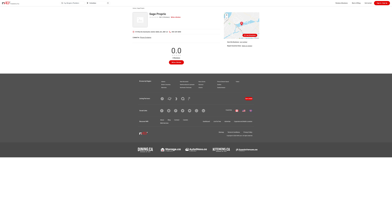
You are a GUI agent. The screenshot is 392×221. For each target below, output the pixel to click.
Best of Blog (356, 3)
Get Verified (243, 42)
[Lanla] (184, 98)
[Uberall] (171, 99)
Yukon (237, 81)
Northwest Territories (185, 87)
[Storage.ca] (170, 149)
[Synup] (178, 99)
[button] (241, 24)
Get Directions (251, 35)
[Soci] (189, 99)
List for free (217, 121)
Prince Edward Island (223, 81)
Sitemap (221, 132)
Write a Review (175, 17)
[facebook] (162, 110)
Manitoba (164, 87)
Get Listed (368, 3)
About (162, 120)
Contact (176, 120)
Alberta (163, 81)
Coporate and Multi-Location (243, 121)
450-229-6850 (176, 32)
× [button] (107, 3)
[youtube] (190, 110)
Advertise (227, 121)
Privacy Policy (247, 132)
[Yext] (163, 99)
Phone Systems (145, 37)
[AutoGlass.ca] (196, 150)
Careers (185, 120)
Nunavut (201, 84)
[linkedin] (203, 110)
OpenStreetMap (249, 38)
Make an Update (247, 46)
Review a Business (342, 3)
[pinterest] (176, 110)
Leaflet (241, 38)
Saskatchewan (221, 87)
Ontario (201, 87)
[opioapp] (196, 110)
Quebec (219, 84)
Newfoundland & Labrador (187, 84)
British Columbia (165, 84)
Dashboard (206, 121)
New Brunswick (184, 81)
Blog (169, 120)
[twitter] (183, 110)
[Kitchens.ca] (221, 149)
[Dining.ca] (145, 150)
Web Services (164, 123)
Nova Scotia (202, 81)
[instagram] (169, 110)
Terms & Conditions (234, 132)
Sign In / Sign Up (382, 3)
